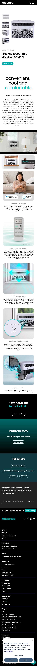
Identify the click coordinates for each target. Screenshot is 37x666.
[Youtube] (34, 519)
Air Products (6, 580)
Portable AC (6, 586)
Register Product (8, 614)
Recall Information (8, 625)
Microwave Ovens (8, 575)
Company (5, 635)
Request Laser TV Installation (12, 622)
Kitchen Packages (8, 565)
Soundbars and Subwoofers (11, 557)
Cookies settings (18, 655)
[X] (27, 519)
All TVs (4, 538)
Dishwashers (6, 573)
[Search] (30, 3)
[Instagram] (31, 519)
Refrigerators (6, 567)
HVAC (4, 591)
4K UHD (4, 533)
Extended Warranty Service (11, 617)
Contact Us (6, 630)
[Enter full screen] (34, 151)
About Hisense (6, 638)
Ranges (4, 570)
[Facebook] (24, 519)
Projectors (5, 543)
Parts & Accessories (9, 619)
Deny (26, 660)
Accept (11, 660)
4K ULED (4, 530)
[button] (7, 63)
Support (4, 609)
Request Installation (9, 549)
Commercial (6, 596)
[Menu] (33, 2)
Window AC (6, 583)
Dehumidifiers (6, 588)
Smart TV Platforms (9, 535)
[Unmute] (5, 151)
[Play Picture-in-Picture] (31, 151)
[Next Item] (31, 29)
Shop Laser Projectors (9, 546)
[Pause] (2, 151)
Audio (4, 554)
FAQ (3, 611)
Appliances (5, 561)
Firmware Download (9, 627)
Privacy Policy (9, 651)
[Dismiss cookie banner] (32, 640)
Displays (5, 599)
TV (3, 527)
